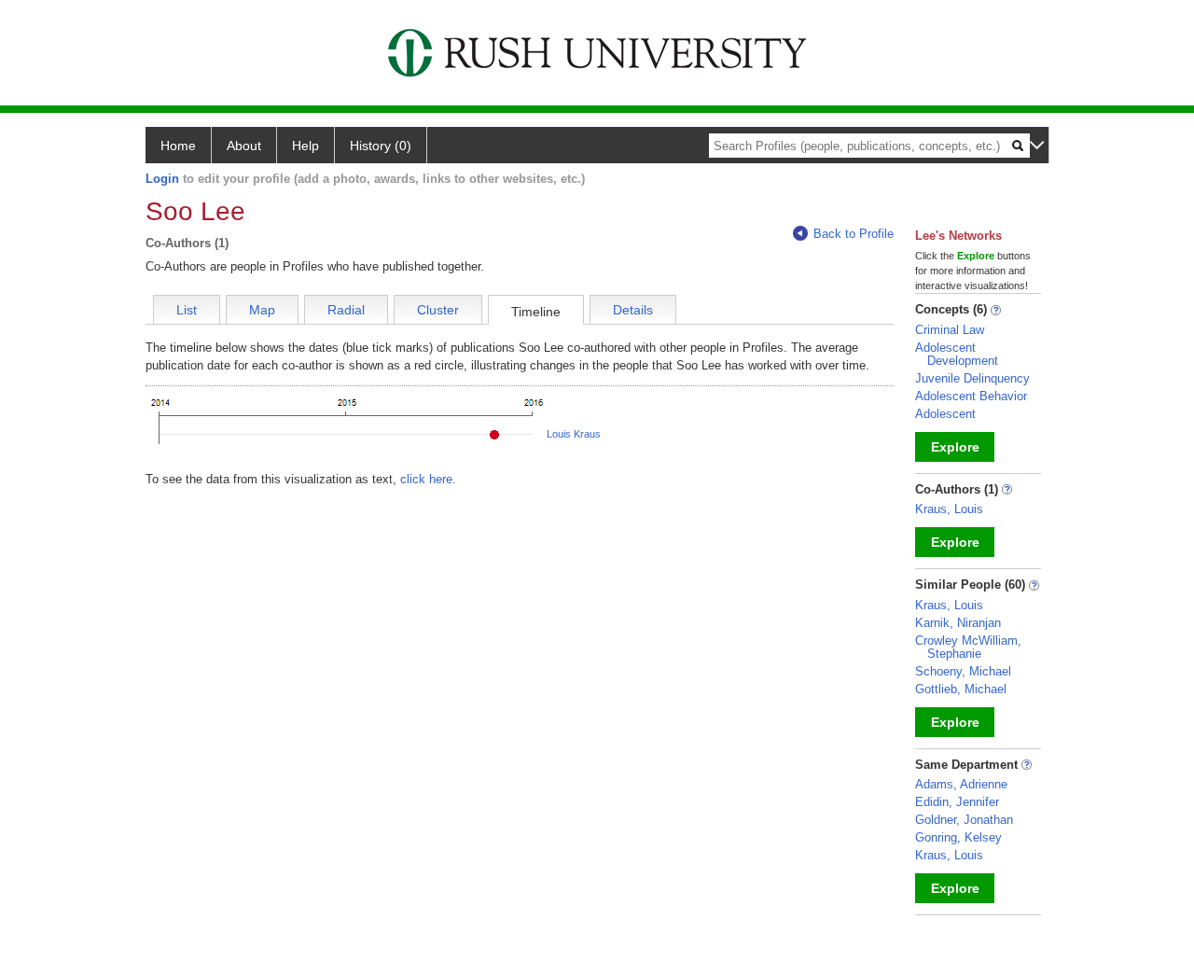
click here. (428, 479)
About (244, 145)
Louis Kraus (574, 433)
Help (305, 145)
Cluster (438, 309)
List (186, 309)
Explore (955, 446)
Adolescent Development (956, 354)
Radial (346, 309)
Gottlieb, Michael (961, 689)
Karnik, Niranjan (958, 623)
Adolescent (945, 414)
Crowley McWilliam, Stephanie (968, 647)
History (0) (380, 145)
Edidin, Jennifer (957, 802)
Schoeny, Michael (963, 671)
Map (262, 309)
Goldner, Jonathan (964, 820)
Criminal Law (949, 330)
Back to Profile (853, 234)
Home (178, 145)
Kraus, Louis (949, 509)
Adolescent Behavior (971, 396)
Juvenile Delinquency (972, 378)
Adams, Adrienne (961, 784)
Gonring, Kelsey (958, 837)
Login (162, 179)
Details (633, 309)
